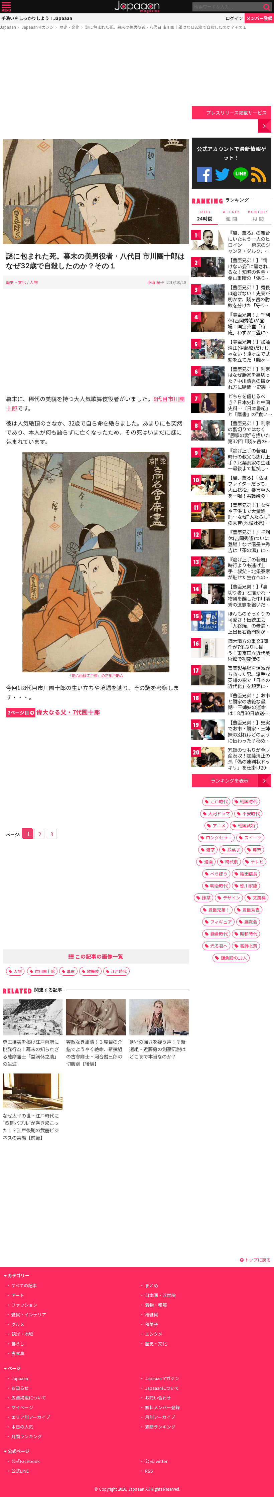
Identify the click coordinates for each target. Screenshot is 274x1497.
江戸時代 (119, 971)
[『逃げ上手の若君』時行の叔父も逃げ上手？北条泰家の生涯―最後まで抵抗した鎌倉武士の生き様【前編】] (208, 459)
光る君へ (219, 946)
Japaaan (137, 7)
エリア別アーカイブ (30, 1417)
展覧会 (250, 922)
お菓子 (233, 849)
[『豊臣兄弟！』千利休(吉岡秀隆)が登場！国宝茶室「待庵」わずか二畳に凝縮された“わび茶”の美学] (208, 323)
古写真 (17, 1353)
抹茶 (206, 897)
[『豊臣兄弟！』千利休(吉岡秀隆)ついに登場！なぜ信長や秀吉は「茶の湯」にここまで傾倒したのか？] (208, 540)
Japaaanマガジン (38, 27)
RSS (258, 174)
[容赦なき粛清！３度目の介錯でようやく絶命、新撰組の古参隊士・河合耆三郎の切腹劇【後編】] (96, 1018)
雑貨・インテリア (28, 1314)
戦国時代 (248, 801)
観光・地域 (22, 1334)
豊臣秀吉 (251, 909)
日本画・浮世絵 (160, 1295)
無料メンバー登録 (162, 1407)
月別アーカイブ (160, 1417)
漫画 (208, 861)
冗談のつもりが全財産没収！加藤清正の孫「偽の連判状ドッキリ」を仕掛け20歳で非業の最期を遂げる (249, 764)
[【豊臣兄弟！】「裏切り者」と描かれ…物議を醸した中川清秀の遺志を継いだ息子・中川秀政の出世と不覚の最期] (208, 595)
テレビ (257, 861)
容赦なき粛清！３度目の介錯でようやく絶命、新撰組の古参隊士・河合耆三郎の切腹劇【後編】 (94, 1052)
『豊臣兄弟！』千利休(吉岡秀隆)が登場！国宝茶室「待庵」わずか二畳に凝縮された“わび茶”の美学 (249, 329)
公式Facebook (204, 174)
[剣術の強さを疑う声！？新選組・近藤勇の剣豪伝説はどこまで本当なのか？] (159, 1018)
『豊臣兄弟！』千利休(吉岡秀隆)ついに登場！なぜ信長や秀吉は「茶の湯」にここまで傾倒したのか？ (249, 546)
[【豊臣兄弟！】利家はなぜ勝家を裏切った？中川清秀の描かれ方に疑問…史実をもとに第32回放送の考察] (208, 377)
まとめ (151, 1285)
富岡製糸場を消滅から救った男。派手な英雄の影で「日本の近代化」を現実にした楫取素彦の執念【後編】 (249, 682)
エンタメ (153, 1334)
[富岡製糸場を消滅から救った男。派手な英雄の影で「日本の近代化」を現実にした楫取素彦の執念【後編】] (208, 676)
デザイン (231, 897)
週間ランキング (160, 1427)
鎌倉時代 (219, 934)
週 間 (231, 216)
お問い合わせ (158, 1397)
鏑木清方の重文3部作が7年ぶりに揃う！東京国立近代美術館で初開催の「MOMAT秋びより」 (251, 652)
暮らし (17, 1343)
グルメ (17, 1324)
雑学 (210, 849)
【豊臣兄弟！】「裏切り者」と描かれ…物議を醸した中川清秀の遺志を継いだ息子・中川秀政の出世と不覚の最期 (249, 601)
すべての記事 (24, 1285)
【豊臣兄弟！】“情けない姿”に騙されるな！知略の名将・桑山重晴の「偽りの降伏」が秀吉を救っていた (249, 275)
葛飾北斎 (248, 946)
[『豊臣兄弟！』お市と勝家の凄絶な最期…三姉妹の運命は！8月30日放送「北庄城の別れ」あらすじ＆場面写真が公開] (208, 703)
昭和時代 (248, 934)
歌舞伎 (93, 971)
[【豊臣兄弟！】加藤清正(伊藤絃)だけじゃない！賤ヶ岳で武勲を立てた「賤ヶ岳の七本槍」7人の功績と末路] (208, 350)
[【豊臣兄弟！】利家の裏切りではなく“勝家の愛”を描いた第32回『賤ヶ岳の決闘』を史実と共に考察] (208, 431)
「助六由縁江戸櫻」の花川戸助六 (95, 675)
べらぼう (219, 873)
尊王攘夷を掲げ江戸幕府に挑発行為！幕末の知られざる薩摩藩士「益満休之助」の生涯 (31, 1052)
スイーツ (253, 837)
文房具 (259, 897)
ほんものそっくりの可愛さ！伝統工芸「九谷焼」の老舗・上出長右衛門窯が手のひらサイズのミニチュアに (249, 628)
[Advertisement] (96, 86)
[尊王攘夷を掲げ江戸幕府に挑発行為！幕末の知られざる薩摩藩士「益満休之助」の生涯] (32, 1018)
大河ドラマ (219, 813)
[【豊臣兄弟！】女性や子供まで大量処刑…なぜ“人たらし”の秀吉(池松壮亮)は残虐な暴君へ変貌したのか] (208, 513)
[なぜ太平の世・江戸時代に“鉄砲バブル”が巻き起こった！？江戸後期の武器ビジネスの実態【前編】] (32, 1092)
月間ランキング (26, 1436)
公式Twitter (222, 174)
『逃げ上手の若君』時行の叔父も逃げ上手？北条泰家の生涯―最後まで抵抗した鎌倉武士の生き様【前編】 (249, 465)
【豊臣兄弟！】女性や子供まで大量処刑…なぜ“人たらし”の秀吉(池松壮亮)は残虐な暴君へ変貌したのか (249, 519)
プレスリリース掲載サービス (236, 112)
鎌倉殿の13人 (234, 958)
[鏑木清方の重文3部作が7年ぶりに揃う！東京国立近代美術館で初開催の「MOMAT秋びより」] (208, 649)
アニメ (219, 825)
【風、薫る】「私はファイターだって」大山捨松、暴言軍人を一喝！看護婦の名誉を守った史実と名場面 (249, 492)
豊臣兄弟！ (219, 909)
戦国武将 (246, 825)
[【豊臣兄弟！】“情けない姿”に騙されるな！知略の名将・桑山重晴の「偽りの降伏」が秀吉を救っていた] (208, 268)
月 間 (258, 216)
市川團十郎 (45, 971)
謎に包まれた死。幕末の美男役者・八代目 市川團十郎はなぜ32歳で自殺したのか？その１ (166, 27)
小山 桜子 (155, 282)
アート (17, 1295)
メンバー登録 (259, 18)
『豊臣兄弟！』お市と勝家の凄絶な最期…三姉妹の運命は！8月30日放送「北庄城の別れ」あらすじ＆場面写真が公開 (249, 713)
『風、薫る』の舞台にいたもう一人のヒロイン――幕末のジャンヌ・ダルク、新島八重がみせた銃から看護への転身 (249, 247)
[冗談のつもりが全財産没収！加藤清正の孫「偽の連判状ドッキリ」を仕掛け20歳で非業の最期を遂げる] (208, 758)
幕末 (71, 971)
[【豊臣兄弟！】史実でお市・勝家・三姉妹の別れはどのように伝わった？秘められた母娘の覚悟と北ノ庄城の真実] (208, 730)
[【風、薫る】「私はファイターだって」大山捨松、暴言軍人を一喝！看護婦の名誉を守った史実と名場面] (208, 486)
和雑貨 (151, 1314)
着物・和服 (156, 1305)
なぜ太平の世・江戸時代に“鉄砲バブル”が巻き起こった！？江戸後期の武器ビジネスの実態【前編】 (31, 1126)
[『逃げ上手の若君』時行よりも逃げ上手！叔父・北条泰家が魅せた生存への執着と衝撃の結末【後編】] (208, 567)
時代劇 (231, 861)
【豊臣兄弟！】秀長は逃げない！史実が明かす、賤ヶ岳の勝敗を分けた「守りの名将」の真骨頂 (249, 299)
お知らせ (20, 1388)
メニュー (6, 7)
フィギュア (221, 922)
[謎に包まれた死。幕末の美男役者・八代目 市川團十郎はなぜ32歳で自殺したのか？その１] (96, 192)
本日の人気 (22, 1427)
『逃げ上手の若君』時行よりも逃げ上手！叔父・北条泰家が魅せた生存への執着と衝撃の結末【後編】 (249, 574)
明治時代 (219, 885)
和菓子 (151, 1324)
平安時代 (251, 813)
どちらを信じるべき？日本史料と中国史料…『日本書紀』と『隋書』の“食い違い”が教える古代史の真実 (249, 410)
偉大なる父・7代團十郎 (54, 712)
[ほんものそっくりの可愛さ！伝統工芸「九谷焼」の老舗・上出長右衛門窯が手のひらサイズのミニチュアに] (208, 622)
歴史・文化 (69, 27)
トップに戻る (257, 1260)
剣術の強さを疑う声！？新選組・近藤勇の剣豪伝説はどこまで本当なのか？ (157, 1049)
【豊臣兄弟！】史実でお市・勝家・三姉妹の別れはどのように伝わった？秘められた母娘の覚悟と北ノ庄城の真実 (249, 737)
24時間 (205, 216)
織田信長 (248, 873)
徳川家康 (248, 885)
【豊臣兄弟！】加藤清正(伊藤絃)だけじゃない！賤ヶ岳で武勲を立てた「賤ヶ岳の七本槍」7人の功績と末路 (249, 356)
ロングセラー (219, 837)
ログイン (234, 18)
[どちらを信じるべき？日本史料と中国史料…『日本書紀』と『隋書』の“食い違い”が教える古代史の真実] (208, 404)
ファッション (24, 1305)
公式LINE (240, 174)
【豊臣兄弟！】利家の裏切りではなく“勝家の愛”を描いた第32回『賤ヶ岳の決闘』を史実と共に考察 (249, 438)
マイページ (22, 1407)
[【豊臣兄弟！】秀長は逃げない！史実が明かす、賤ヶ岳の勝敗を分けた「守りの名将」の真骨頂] (208, 295)
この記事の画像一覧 (98, 956)
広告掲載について (28, 1397)
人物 (34, 282)
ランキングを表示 (229, 780)
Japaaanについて (162, 1388)
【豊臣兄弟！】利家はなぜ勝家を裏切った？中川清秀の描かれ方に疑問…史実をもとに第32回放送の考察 (249, 383)
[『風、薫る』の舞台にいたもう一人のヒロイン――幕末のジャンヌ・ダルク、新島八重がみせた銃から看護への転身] (208, 241)
